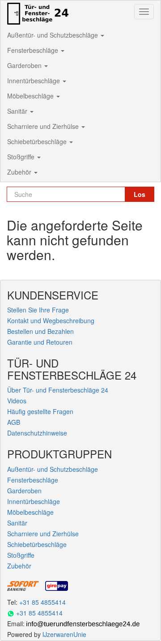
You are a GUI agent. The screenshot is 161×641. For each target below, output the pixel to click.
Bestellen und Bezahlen (40, 331)
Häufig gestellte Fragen (40, 411)
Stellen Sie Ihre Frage (38, 309)
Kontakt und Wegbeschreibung (50, 320)
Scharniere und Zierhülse (43, 126)
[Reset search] (117, 194)
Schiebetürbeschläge (37, 141)
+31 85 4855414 (42, 602)
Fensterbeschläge (33, 50)
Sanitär (18, 111)
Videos (16, 400)
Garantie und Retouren (39, 342)
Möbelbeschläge (31, 95)
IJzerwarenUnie (64, 634)
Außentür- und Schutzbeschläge (53, 34)
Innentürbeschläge (34, 80)
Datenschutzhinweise (37, 432)
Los (139, 194)
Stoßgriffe (21, 156)
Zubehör (20, 171)
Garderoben (25, 65)
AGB (13, 422)
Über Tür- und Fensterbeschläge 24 (57, 389)
